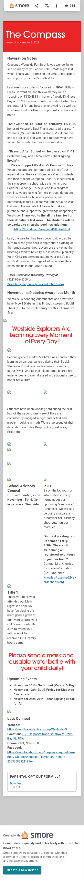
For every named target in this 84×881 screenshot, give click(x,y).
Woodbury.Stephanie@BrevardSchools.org (35, 284)
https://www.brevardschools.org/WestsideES (37, 729)
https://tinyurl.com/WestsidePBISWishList (42, 229)
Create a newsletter (22, 870)
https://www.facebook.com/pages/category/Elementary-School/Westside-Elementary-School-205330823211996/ (41, 756)
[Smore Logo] (19, 5)
